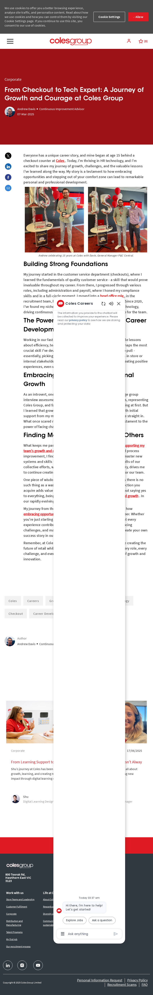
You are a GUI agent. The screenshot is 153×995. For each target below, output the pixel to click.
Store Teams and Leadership (20, 899)
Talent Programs (14, 932)
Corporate (11, 913)
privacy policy (78, 320)
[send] (115, 933)
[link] (40, 755)
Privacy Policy (137, 980)
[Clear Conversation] (103, 303)
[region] (89, 618)
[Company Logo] (70, 41)
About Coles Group (52, 899)
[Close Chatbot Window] (118, 303)
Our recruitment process (18, 946)
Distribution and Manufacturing (14, 922)
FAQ (145, 984)
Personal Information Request (99, 980)
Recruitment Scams (122, 984)
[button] (129, 40)
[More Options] (62, 933)
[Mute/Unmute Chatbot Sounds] (111, 303)
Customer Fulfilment (16, 906)
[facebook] (8, 965)
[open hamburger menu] (10, 41)
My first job (11, 939)
